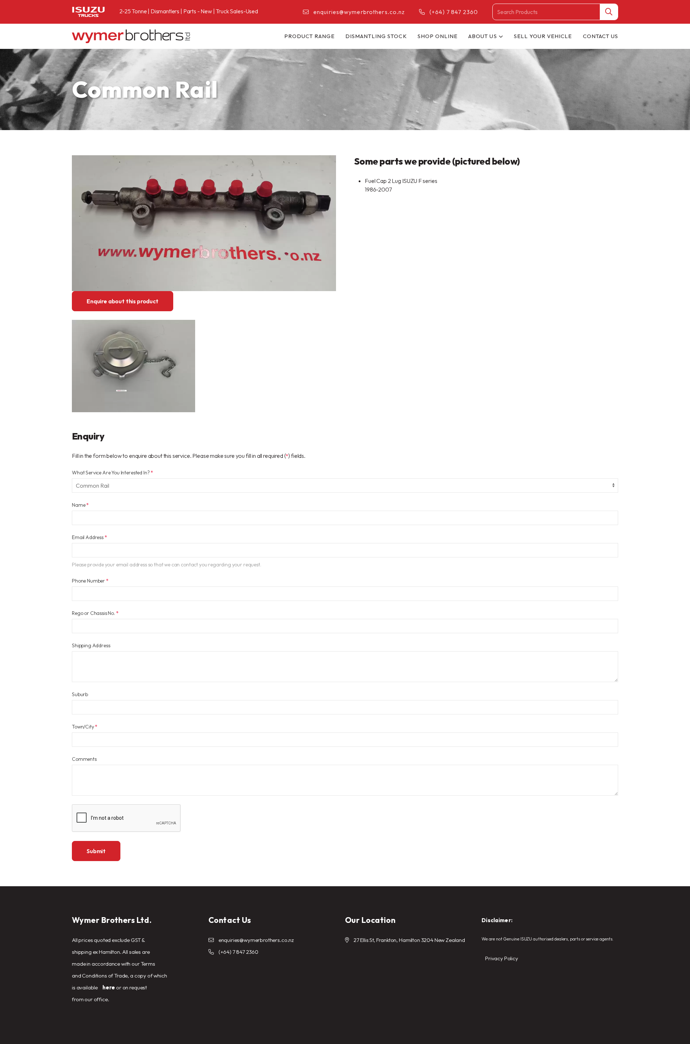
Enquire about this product (122, 301)
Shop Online (438, 36)
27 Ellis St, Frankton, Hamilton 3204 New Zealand (409, 940)
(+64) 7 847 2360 (453, 11)
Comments (84, 759)
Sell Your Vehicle (543, 36)
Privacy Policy (501, 958)
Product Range (309, 36)
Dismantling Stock (376, 36)
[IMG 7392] (133, 366)
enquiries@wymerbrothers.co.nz (359, 11)
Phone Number (90, 581)
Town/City (84, 726)
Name (80, 505)
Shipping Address (91, 645)
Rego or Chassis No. (95, 613)
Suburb (80, 694)
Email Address (89, 537)
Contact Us (600, 36)
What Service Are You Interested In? (112, 472)
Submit (96, 851)
